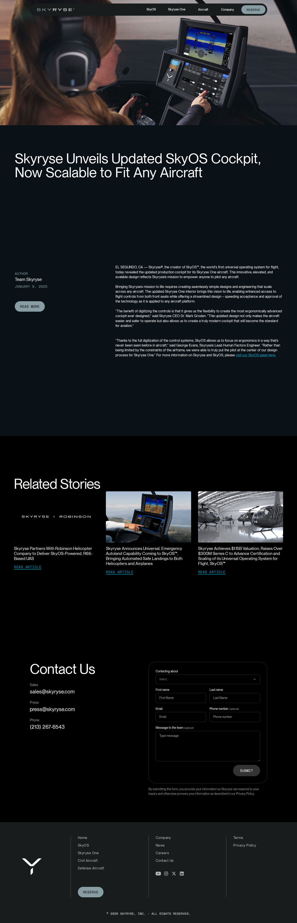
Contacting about (167, 671)
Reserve (253, 9)
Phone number (224, 708)
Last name (216, 689)
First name (162, 689)
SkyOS (151, 9)
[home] (56, 9)
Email (159, 708)
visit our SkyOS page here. (256, 355)
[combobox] (209, 679)
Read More (30, 306)
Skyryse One (176, 9)
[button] (203, 9)
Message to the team (175, 727)
